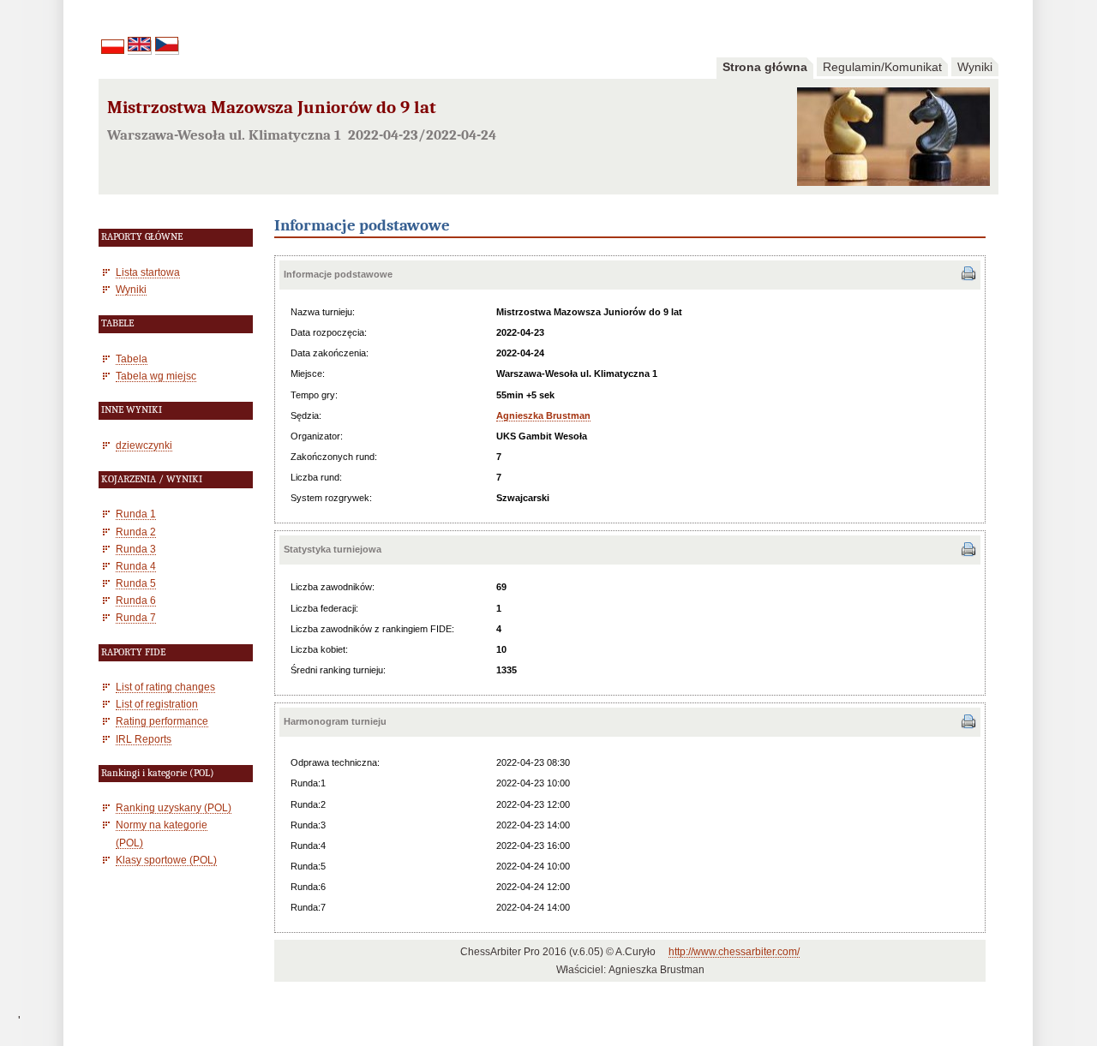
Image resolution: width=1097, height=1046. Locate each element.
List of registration (157, 703)
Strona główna (764, 67)
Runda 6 (136, 600)
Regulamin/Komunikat (882, 67)
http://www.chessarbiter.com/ (734, 952)
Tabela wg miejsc (156, 375)
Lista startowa (148, 272)
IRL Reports (143, 738)
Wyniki (974, 67)
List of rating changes (165, 686)
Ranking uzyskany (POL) (173, 807)
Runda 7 (136, 617)
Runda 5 (136, 583)
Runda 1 (136, 513)
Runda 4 (136, 565)
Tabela (131, 358)
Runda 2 (136, 531)
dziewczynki (144, 445)
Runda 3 (136, 548)
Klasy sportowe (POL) (166, 859)
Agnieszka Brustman (543, 415)
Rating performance (162, 720)
